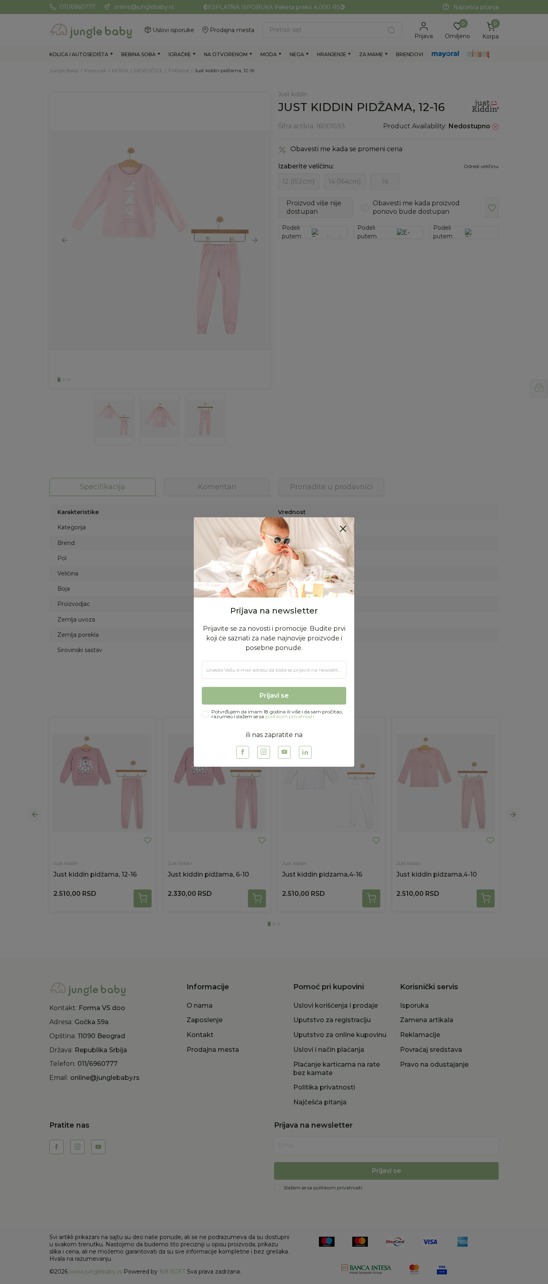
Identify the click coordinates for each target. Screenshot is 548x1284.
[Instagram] (263, 752)
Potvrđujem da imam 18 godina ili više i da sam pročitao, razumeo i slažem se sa (277, 714)
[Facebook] (242, 752)
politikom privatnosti (289, 716)
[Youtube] (284, 752)
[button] (343, 528)
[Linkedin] (305, 752)
